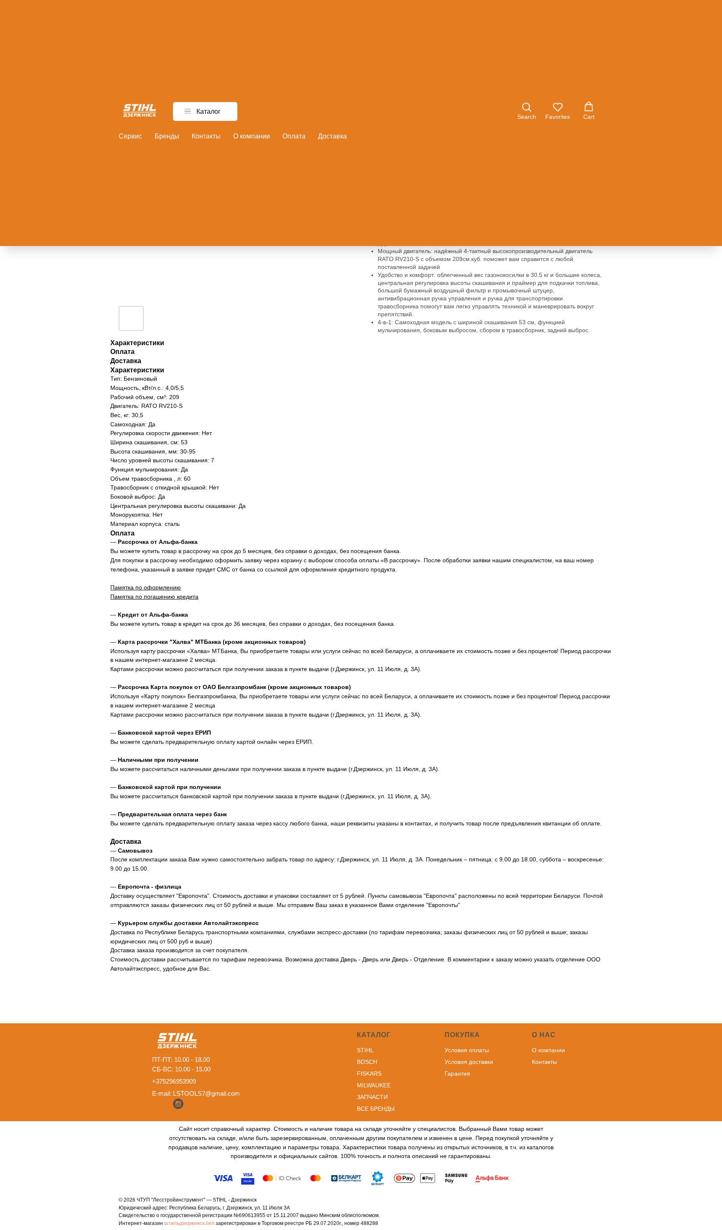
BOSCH (367, 1061)
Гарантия (457, 1073)
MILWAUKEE (374, 1085)
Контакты (206, 136)
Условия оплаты (467, 1050)
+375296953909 (174, 1081)
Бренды (167, 136)
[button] (526, 111)
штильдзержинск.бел (189, 1223)
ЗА (360, 1097)
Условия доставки (469, 1061)
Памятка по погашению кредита (154, 596)
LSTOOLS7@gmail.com (206, 1093)
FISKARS (369, 1073)
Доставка (332, 136)
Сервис (130, 136)
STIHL (365, 1050)
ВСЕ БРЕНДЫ (375, 1108)
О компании (251, 136)
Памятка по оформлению (145, 587)
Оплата (293, 136)
